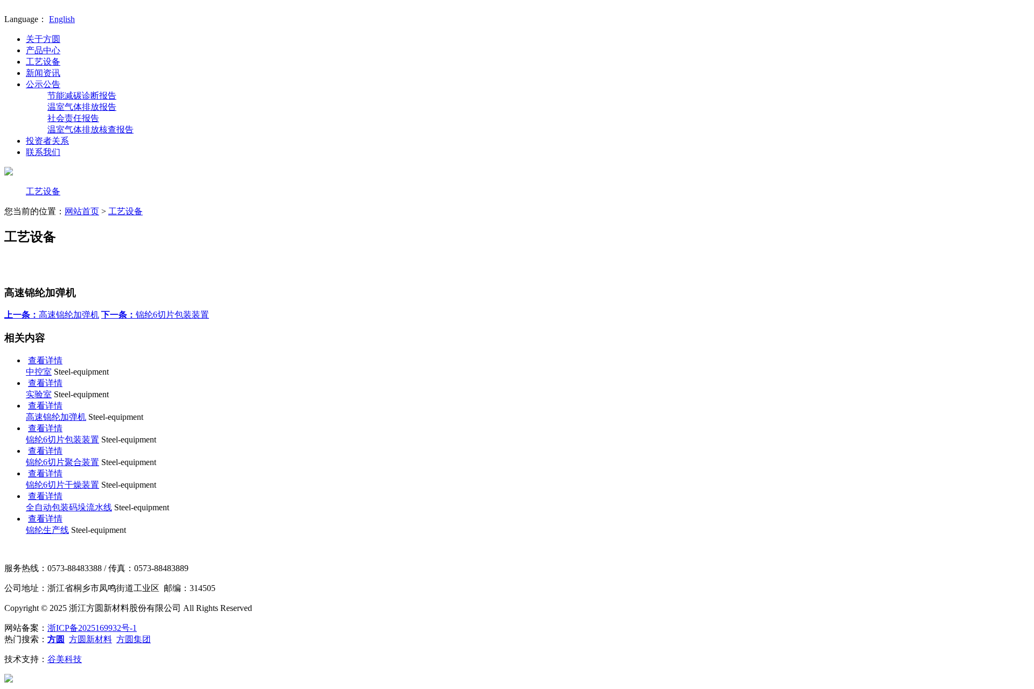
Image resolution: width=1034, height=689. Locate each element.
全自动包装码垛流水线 (69, 507)
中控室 (39, 371)
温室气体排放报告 (81, 106)
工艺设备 (43, 61)
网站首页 (82, 211)
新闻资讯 (43, 73)
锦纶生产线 (47, 530)
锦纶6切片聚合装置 (62, 462)
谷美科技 (64, 659)
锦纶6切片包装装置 (155, 314)
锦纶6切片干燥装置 (62, 484)
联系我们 (43, 152)
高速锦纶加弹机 (51, 314)
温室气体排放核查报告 (90, 129)
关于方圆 (43, 39)
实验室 (39, 394)
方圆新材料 (90, 639)
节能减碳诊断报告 (81, 95)
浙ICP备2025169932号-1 (92, 627)
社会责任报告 (73, 118)
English (62, 19)
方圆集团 (133, 639)
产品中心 (43, 50)
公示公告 (43, 84)
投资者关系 (47, 140)
